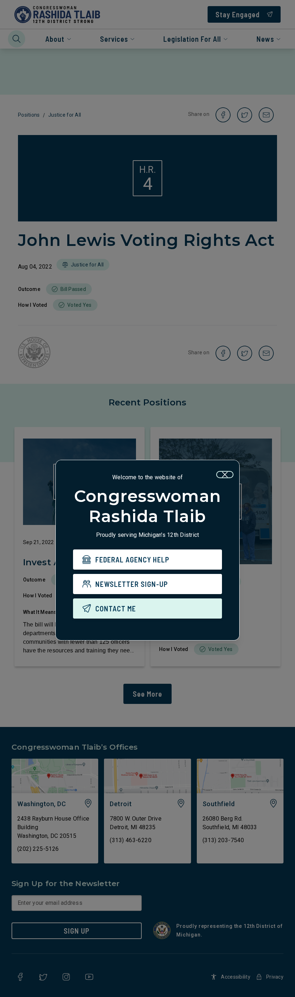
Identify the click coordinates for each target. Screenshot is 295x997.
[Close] (224, 474)
